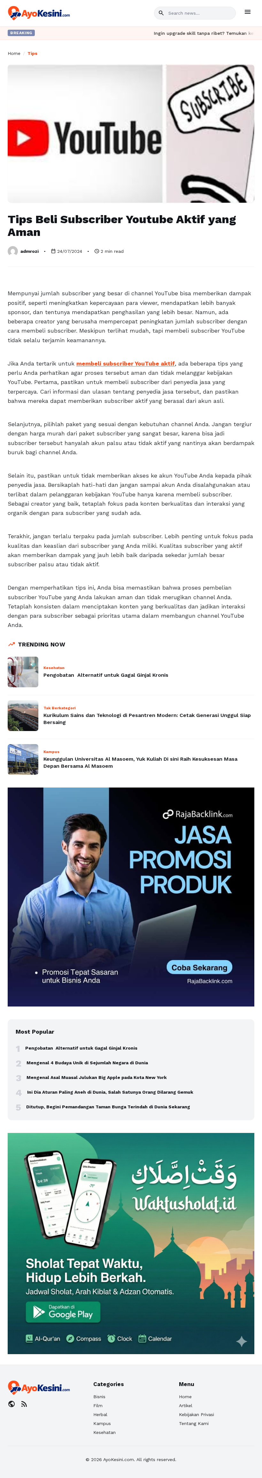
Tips (32, 53)
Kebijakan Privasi (196, 1414)
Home (14, 53)
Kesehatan (104, 1432)
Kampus (102, 1423)
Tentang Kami (194, 1423)
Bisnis (99, 1396)
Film (98, 1405)
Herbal (100, 1414)
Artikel (185, 1405)
